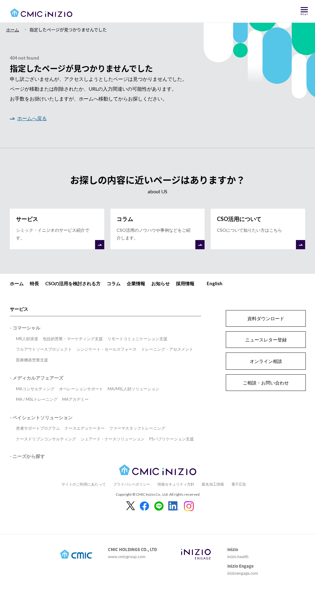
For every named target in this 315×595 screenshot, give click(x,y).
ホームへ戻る (32, 118)
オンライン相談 (266, 361)
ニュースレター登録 (266, 339)
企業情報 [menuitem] (136, 283)
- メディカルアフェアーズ (36, 377)
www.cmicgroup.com (127, 556)
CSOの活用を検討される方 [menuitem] (73, 283)
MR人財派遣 (27, 338)
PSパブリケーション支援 (171, 438)
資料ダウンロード (265, 318)
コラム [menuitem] (114, 283)
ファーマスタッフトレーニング (137, 428)
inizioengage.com (242, 573)
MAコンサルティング (35, 388)
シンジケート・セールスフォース (107, 349)
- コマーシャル (25, 327)
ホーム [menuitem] (17, 283)
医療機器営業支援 (32, 359)
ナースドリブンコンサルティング (46, 438)
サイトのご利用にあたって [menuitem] (84, 484)
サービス (19, 309)
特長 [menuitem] (34, 283)
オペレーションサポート (81, 388)
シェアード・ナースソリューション (113, 438)
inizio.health (238, 556)
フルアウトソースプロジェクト (44, 349)
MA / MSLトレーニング (37, 399)
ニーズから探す (29, 456)
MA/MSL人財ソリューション (133, 388)
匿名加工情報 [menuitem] (213, 484)
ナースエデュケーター (85, 428)
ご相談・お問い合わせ (266, 382)
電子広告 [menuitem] (238, 484)
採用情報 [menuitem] (185, 283)
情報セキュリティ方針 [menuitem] (176, 484)
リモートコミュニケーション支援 (137, 338)
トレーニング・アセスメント (167, 349)
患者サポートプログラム (38, 428)
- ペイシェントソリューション (41, 417)
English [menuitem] (214, 283)
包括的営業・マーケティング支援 (73, 338)
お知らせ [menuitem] (160, 283)
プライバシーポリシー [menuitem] (131, 484)
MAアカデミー (75, 399)
